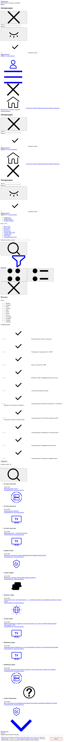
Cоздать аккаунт (10, 56)
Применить (4, 461)
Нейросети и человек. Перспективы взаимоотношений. (20, 577)
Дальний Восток (8, 490)
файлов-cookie (4, 738)
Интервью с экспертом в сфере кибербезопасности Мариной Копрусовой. (25, 555)
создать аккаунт (12, 149)
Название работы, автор (7, 240)
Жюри (40, 108)
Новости (35, 108)
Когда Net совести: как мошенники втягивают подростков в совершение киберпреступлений (30, 703)
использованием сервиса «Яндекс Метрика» (28, 738)
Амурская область (19, 490)
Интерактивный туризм (11, 488)
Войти (2, 4)
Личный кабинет (5, 111)
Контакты (56, 108)
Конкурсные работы (48, 108)
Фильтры (3, 267)
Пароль (3, 26)
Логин (2, 24)
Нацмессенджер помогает (11, 511)
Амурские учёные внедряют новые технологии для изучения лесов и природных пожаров (30, 669)
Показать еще (5, 731)
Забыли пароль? (5, 54)
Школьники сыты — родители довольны (15, 533)
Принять (56, 738)
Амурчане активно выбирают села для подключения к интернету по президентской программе (31, 647)
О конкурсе (29, 108)
